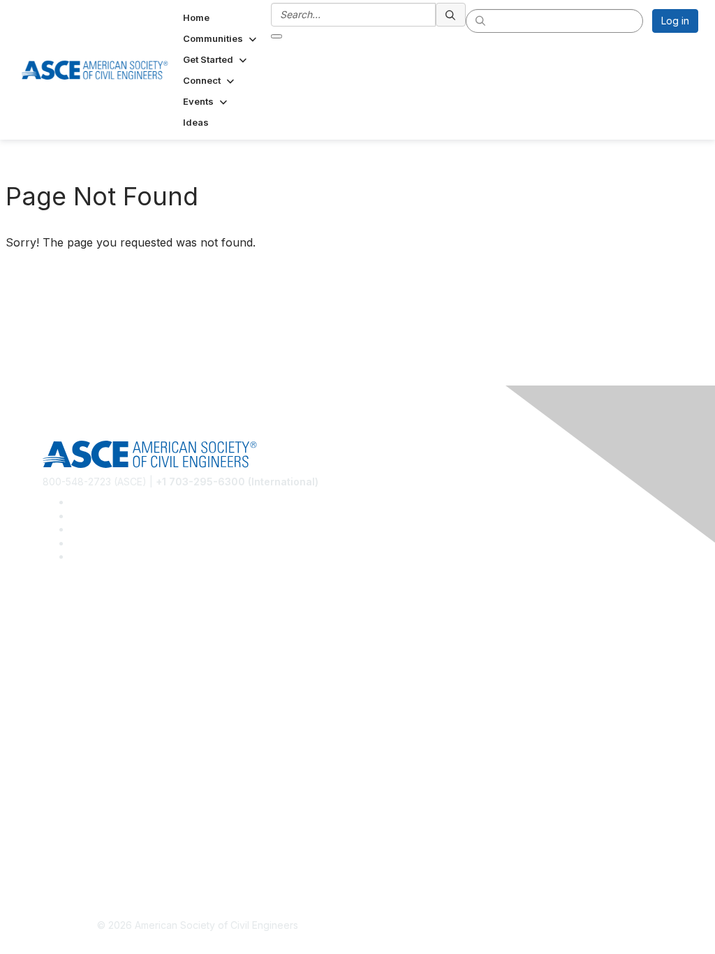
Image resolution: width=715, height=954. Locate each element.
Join (52, 718)
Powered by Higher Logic (517, 926)
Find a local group (84, 637)
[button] (221, 38)
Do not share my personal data (113, 860)
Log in (675, 21)
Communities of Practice (98, 616)
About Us (63, 819)
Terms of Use (74, 839)
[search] (451, 15)
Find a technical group (94, 657)
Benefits (61, 738)
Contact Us (68, 759)
